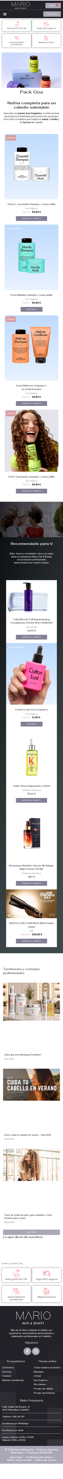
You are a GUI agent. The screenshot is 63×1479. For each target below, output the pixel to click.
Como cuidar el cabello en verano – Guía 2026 (27, 1135)
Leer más (31, 309)
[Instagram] (36, 1351)
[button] (5, 14)
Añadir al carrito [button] (31, 218)
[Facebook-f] (27, 1351)
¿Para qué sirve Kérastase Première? (22, 1054)
